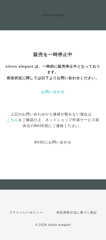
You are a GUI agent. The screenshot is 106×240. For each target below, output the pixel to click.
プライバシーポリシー (26, 212)
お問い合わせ (53, 92)
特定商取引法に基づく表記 (77, 212)
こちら (12, 120)
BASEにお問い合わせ (53, 142)
